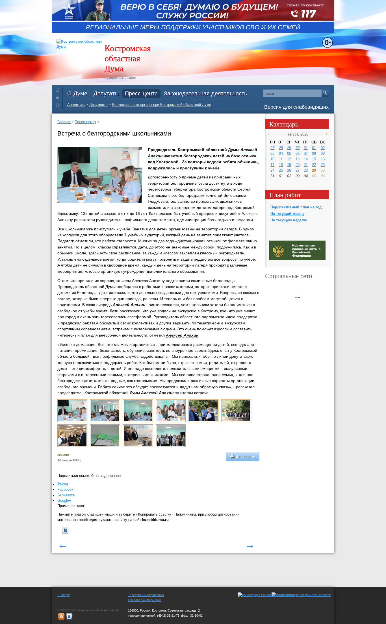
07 (306, 153)
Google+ (64, 500)
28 (281, 148)
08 (314, 153)
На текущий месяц (287, 213)
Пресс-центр (141, 93)
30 (298, 148)
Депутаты (106, 93)
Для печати (245, 457)
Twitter (62, 484)
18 (281, 165)
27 (272, 148)
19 (289, 165)
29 (289, 148)
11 (281, 159)
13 (298, 159)
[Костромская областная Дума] (58, 105)
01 (314, 148)
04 (281, 153)
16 (323, 159)
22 (314, 165)
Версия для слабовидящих (296, 107)
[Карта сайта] (58, 97)
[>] (325, 134)
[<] (270, 134)
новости (63, 454)
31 (306, 148)
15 (314, 159)
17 (272, 165)
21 (306, 165)
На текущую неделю (288, 220)
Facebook (65, 489)
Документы (98, 104)
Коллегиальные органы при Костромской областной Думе (161, 104)
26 (289, 170)
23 (323, 165)
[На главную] (58, 88)
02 (323, 148)
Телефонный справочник (146, 595)
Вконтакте (66, 495)
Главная (64, 122)
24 (272, 170)
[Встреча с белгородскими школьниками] (72, 421)
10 (272, 159)
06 (298, 153)
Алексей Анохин (129, 304)
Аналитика (76, 104)
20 (298, 165)
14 (306, 159)
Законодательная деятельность (205, 93)
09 (323, 153)
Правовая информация (144, 600)
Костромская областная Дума (128, 58)
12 (289, 159)
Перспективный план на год (296, 207)
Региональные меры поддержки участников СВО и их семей (193, 27)
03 (272, 153)
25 (281, 170)
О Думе (77, 93)
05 (289, 153)
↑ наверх (63, 595)
